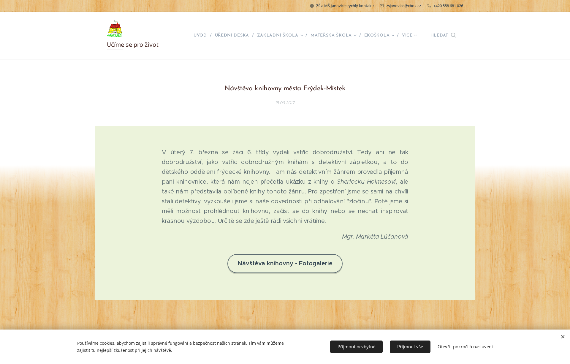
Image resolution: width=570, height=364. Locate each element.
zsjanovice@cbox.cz (403, 5)
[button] (443, 35)
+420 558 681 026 (448, 5)
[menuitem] (202, 35)
